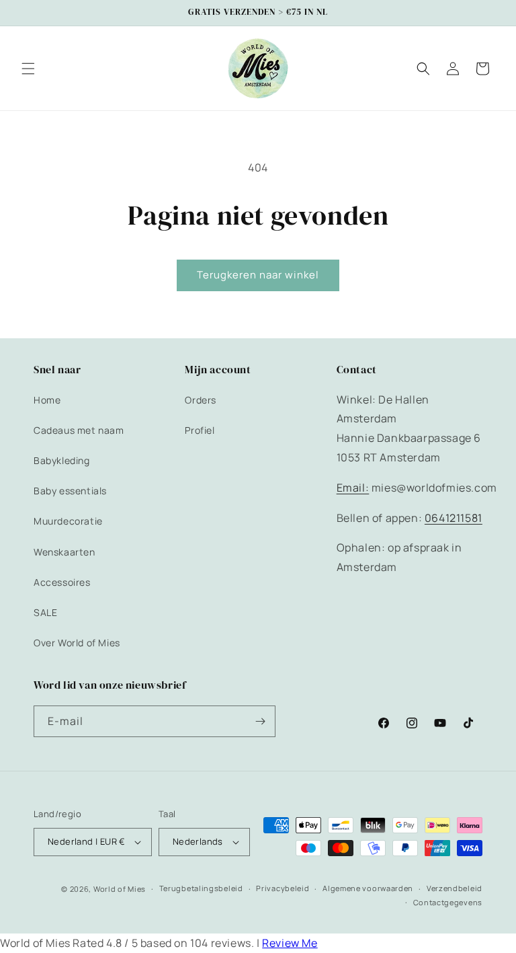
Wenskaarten (64, 551)
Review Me (289, 943)
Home (47, 399)
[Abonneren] (260, 721)
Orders (200, 399)
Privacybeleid (282, 888)
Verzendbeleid (454, 888)
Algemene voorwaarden (367, 888)
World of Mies (119, 889)
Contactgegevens (448, 902)
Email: (353, 487)
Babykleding (62, 460)
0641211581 (453, 517)
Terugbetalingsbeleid (201, 888)
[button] (28, 68)
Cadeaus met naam (79, 430)
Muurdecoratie (68, 520)
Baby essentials (70, 490)
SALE (45, 612)
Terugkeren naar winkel (258, 275)
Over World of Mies (77, 642)
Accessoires (62, 582)
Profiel (199, 430)
